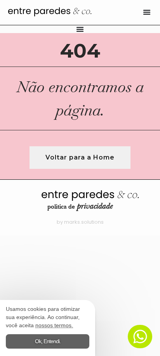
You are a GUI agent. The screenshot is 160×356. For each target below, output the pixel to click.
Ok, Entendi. (48, 341)
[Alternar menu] (147, 12)
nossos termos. (54, 325)
